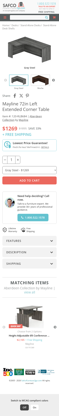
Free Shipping (46, 11)
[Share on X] (21, 96)
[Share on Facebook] (15, 96)
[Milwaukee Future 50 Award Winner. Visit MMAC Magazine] (30, 372)
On (34, 407)
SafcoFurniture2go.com (31, 380)
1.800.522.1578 (46, 4)
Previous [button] (5, 80)
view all (29, 292)
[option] (19, 82)
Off (24, 407)
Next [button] (53, 80)
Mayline (23, 120)
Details (45, 147)
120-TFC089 (29, 347)
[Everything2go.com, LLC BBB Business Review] (46, 372)
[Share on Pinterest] (27, 96)
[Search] (46, 17)
